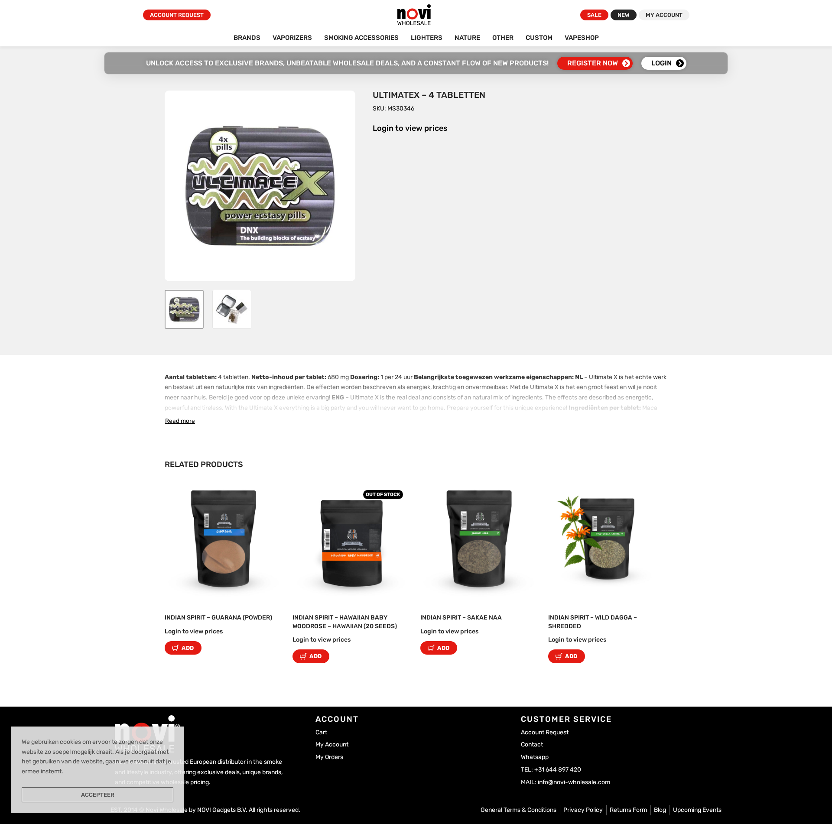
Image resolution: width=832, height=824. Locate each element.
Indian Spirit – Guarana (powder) (218, 617)
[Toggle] (180, 420)
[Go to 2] (231, 309)
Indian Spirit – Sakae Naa (461, 617)
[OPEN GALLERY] (260, 186)
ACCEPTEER (97, 795)
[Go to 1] (184, 309)
